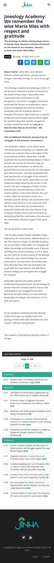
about (35, 556)
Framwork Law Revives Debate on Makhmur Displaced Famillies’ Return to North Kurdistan (30, 432)
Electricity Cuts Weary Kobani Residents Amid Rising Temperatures (30, 412)
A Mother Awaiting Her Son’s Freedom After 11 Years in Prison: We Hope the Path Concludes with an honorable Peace (30, 467)
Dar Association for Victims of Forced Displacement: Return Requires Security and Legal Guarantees (29, 485)
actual (7, 56)
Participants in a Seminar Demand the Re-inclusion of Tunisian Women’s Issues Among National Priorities (30, 422)
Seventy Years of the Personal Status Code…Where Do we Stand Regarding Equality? (30, 476)
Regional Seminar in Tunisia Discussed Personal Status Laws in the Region (27, 457)
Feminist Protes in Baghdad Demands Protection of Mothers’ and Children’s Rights (30, 402)
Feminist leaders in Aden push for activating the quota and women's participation (29, 494)
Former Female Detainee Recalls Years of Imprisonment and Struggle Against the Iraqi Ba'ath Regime (30, 448)
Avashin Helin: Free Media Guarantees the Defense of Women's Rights (29, 381)
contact (46, 556)
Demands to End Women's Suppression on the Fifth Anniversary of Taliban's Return (29, 394)
